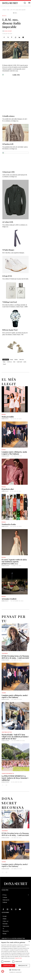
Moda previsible (8, 417)
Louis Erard (19, 361)
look (14, 361)
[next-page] (6, 785)
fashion (16, 359)
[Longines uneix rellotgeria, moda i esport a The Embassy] (15, 435)
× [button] (29, 941)
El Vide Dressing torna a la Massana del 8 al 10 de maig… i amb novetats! (15, 657)
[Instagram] (7, 909)
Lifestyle (4, 10)
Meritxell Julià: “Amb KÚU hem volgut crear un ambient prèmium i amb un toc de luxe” (15, 736)
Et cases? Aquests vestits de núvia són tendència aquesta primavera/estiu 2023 (14, 561)
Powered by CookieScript (15, 972)
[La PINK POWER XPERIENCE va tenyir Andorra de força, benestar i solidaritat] (15, 757)
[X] (8, 37)
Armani (11, 359)
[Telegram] (23, 37)
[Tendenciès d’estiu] (15, 507)
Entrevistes (7, 732)
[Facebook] (4, 37)
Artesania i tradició (9, 599)
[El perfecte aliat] (15, 472)
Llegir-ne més (18, 958)
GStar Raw (21, 359)
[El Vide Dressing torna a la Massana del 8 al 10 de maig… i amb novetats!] (15, 637)
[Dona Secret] (10, 3)
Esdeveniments (8, 773)
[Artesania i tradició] (15, 581)
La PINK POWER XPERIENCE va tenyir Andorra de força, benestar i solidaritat (15, 778)
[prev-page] (3, 785)
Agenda (5, 653)
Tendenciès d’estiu (9, 524)
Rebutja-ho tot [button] (22, 965)
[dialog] (15, 957)
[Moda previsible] (15, 399)
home (4, 361)
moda (25, 361)
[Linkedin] (19, 37)
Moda (8, 10)
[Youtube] (19, 909)
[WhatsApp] (15, 37)
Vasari (4, 364)
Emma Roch (5, 418)
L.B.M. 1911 (9, 361)
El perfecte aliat (8, 489)
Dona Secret (8, 31)
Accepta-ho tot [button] (8, 965)
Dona (4, 449)
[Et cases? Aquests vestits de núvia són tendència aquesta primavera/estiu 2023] (15, 542)
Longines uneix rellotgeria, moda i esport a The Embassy (14, 453)
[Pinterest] (11, 37)
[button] (24, 2)
